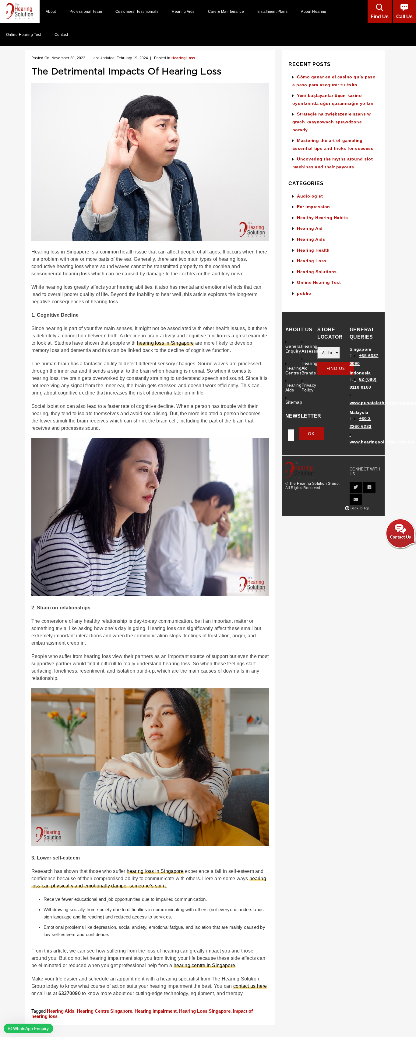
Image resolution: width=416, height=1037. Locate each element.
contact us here (250, 986)
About (51, 11)
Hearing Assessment (309, 348)
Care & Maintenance (226, 11)
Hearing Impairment (156, 1011)
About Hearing (313, 11)
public (304, 293)
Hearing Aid (310, 228)
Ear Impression (313, 206)
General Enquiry (293, 348)
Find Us (380, 16)
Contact (61, 35)
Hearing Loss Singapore (205, 1011)
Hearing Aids (183, 11)
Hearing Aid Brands (309, 368)
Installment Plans (272, 11)
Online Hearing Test (23, 35)
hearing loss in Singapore (165, 343)
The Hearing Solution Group (314, 483)
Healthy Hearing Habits (322, 217)
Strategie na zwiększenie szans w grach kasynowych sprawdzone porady (331, 122)
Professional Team (85, 11)
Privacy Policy (308, 387)
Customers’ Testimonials (136, 11)
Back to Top (360, 508)
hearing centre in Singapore (204, 965)
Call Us (404, 16)
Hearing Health (313, 250)
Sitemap (293, 402)
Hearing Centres (293, 370)
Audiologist (310, 196)
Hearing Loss (183, 58)
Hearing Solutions (317, 271)
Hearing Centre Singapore (104, 1011)
